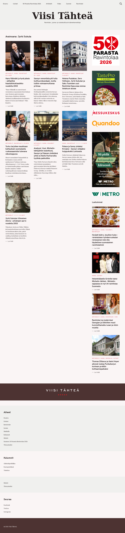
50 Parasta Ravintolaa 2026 (32, 4)
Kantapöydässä (9, 467)
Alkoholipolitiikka (9, 464)
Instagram (7, 512)
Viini (116, 317)
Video (59, 4)
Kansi (16, 73)
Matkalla (109, 358)
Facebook (7, 505)
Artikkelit (49, 4)
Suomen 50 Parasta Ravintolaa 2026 (16, 441)
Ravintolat (79, 4)
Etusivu (5, 4)
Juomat (68, 4)
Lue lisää (10, 106)
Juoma (6, 428)
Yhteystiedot (8, 445)
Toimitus (7, 470)
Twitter (6, 508)
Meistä (6, 438)
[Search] (120, 3)
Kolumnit (50, 143)
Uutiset (15, 4)
